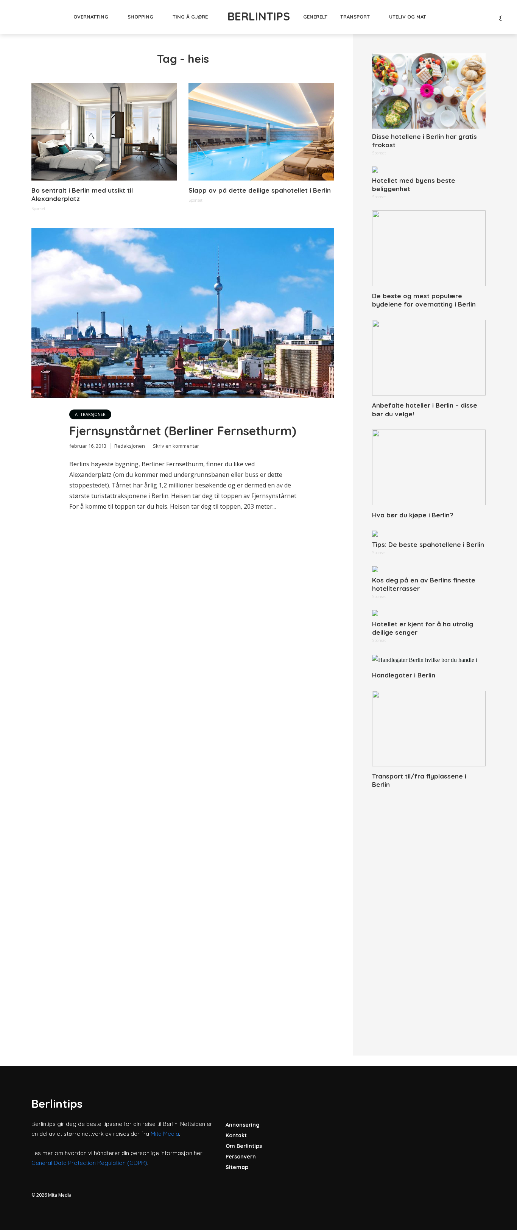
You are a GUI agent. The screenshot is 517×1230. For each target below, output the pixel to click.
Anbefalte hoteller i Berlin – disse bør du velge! (424, 409)
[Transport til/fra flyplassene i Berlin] (429, 728)
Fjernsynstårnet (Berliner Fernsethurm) (182, 430)
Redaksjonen (129, 445)
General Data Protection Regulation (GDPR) (89, 1162)
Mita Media (165, 1133)
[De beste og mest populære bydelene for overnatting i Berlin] (429, 248)
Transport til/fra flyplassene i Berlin (419, 780)
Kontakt (236, 1135)
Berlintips (258, 16)
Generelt (315, 17)
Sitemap (237, 1167)
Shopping (140, 17)
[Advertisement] (429, 913)
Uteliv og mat (407, 17)
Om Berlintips (244, 1146)
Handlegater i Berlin (403, 675)
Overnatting (90, 17)
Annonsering (243, 1124)
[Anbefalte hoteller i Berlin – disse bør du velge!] (429, 357)
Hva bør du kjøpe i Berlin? (412, 515)
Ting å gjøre (190, 17)
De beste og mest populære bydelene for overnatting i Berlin (424, 300)
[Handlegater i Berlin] (429, 659)
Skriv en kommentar (176, 445)
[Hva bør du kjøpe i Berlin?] (429, 467)
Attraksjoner (90, 414)
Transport (355, 17)
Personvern (241, 1156)
